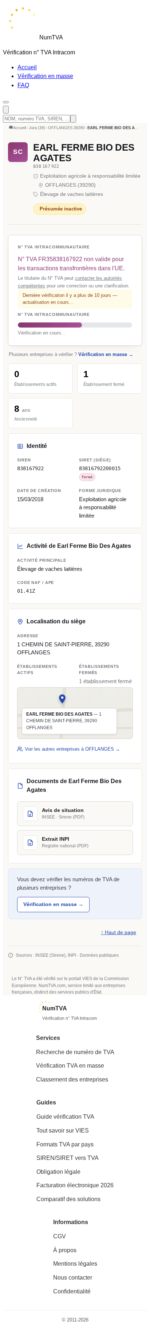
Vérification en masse (45, 76)
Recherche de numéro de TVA (75, 1052)
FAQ (23, 85)
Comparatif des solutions (68, 1199)
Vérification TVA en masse (70, 1066)
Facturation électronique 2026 (75, 1185)
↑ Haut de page (118, 932)
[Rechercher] (6, 109)
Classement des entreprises (72, 1079)
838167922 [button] (30, 468)
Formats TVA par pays (65, 1144)
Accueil (27, 67)
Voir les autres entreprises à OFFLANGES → (72, 749)
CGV (59, 1236)
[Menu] (6, 102)
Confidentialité (72, 1291)
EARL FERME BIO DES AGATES (83, 152)
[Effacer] (73, 119)
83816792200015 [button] (100, 468)
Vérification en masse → (105, 354)
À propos (64, 1250)
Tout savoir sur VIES (62, 1130)
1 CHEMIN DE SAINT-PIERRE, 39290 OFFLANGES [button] (63, 648)
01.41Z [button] (26, 591)
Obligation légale (58, 1172)
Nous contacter (72, 1277)
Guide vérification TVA (65, 1117)
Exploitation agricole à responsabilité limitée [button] (102, 507)
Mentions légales (75, 1264)
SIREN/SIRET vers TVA (67, 1158)
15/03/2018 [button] (30, 499)
